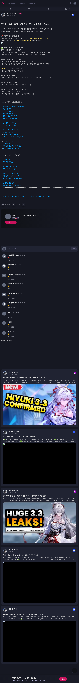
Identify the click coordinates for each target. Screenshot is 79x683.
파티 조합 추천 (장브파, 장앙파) (12, 185)
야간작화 (10, 322)
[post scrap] (13, 204)
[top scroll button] (74, 670)
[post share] (23, 204)
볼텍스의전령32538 (13, 303)
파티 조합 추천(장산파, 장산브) (12, 146)
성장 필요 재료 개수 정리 (10, 123)
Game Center (12, 3)
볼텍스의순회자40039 (13, 293)
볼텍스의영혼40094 (13, 274)
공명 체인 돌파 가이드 (9, 114)
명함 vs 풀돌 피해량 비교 (10, 116)
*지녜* (9, 331)
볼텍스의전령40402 (13, 255)
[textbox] (12, 249)
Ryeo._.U (10, 312)
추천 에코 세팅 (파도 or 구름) (11, 134)
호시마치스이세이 (12, 284)
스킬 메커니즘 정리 (8, 141)
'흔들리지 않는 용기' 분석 (10, 132)
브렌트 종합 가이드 (8, 111)
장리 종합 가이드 (8, 162)
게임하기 (11, 222)
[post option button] (76, 15)
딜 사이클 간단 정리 (8, 144)
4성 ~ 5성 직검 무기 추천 (10, 130)
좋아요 (7, 205)
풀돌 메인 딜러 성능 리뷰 (10, 118)
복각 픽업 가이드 (8, 160)
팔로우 (20, 14)
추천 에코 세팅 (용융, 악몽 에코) (12, 178)
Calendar (32, 3)
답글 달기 (13, 260)
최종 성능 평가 (7, 109)
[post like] (3, 204)
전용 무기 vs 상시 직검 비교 (11, 176)
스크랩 (18, 205)
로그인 (63, 679)
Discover (23, 3)
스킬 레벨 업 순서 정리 (9, 125)
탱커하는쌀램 (11, 264)
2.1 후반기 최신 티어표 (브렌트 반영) (13, 107)
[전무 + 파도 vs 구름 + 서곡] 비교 (13, 137)
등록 (74, 248)
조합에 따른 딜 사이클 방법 (11, 148)
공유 (26, 205)
